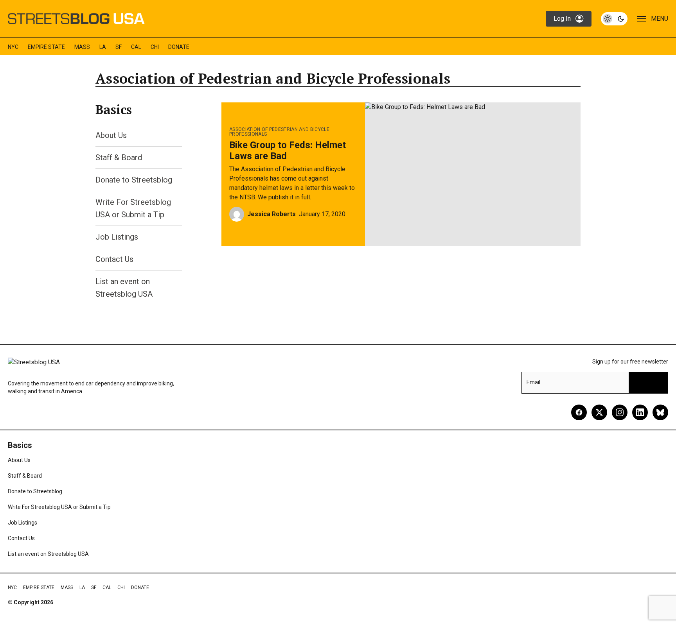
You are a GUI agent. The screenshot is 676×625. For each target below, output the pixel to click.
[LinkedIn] (640, 412)
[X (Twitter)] (599, 412)
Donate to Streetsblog (133, 179)
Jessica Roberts (271, 214)
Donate (178, 47)
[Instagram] (619, 412)
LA (102, 47)
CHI (155, 47)
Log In (562, 18)
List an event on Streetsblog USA (48, 554)
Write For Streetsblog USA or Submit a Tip (59, 507)
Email (533, 382)
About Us (111, 135)
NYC (13, 47)
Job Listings (116, 237)
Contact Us (114, 259)
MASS (82, 47)
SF (118, 47)
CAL (136, 47)
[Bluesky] (660, 412)
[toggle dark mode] (614, 18)
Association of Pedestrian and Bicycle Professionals (279, 131)
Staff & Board (118, 157)
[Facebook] (579, 412)
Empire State (46, 47)
